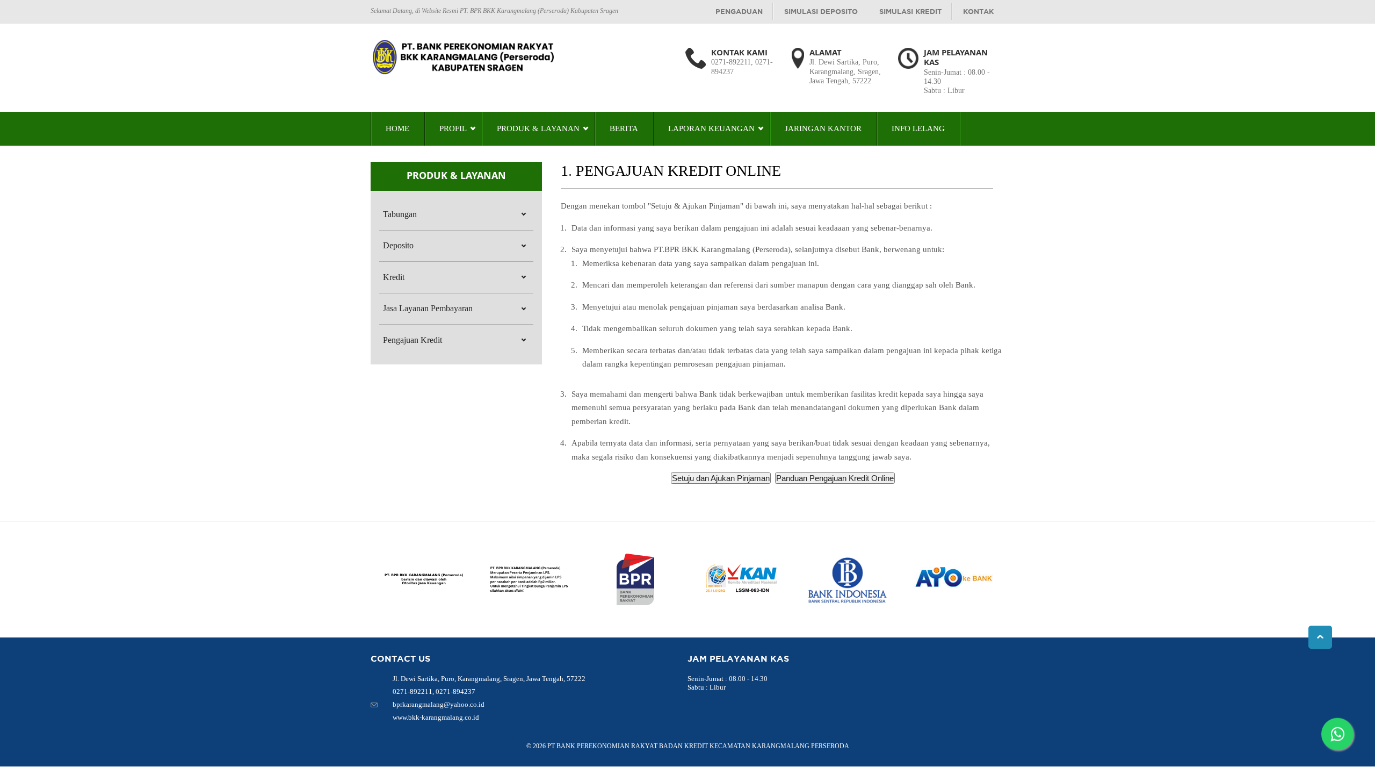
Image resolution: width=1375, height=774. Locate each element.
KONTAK (978, 11)
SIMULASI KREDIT (910, 11)
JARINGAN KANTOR (823, 128)
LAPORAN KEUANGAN (711, 128)
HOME (397, 128)
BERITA (624, 128)
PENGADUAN (739, 11)
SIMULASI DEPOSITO (821, 11)
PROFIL (453, 128)
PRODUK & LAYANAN (538, 128)
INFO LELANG (918, 128)
